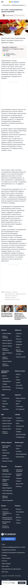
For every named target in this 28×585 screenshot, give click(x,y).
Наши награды (6, 558)
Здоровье (18, 395)
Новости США (6, 420)
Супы (17, 514)
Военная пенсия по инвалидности (7, 518)
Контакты (4, 561)
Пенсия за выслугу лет (5, 526)
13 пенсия (5, 509)
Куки (13, 582)
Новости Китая (6, 429)
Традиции (19, 478)
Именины (19, 486)
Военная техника (7, 461)
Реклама (4, 555)
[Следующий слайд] (26, 5)
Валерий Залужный (5, 484)
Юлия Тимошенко (7, 493)
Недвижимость (6, 381)
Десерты (18, 517)
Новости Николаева (5, 364)
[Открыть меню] (2, 2)
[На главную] (14, 2)
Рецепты (17, 505)
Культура (18, 429)
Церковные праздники (19, 470)
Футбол (18, 374)
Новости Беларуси (5, 432)
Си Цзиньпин (6, 476)
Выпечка (18, 509)
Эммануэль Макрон (5, 480)
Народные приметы (19, 474)
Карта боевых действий (6, 446)
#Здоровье (8, 292)
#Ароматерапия (10, 294)
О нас (3, 544)
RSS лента (5, 571)
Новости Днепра (7, 340)
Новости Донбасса (5, 357)
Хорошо (21, 582)
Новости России (7, 423)
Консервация (20, 512)
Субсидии (19, 341)
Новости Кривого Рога (7, 353)
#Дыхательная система (12, 299)
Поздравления (20, 437)
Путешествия (20, 426)
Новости (4, 330)
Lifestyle (17, 414)
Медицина (19, 344)
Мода (17, 423)
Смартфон (5, 409)
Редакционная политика (9, 550)
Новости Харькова (5, 337)
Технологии (5, 398)
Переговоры (6, 453)
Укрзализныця (6, 389)
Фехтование (19, 388)
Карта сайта (5, 566)
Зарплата (19, 333)
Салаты (18, 520)
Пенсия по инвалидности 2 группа (7, 513)
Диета (18, 403)
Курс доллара (6, 386)
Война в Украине (6, 442)
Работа (18, 336)
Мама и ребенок (20, 398)
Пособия (18, 354)
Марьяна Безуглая (5, 497)
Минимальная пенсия (6, 522)
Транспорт (5, 378)
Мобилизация (19, 442)
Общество (18, 330)
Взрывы (4, 450)
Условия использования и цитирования (13, 552)
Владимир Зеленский (5, 470)
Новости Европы (7, 418)
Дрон (3, 406)
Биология (5, 403)
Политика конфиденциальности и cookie (13, 547)
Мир (2, 414)
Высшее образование (20, 350)
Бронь (18, 448)
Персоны (4, 466)
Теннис (18, 379)
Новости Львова (7, 346)
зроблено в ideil (5, 579)
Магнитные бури (21, 434)
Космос (4, 401)
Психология (19, 406)
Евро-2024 (19, 385)
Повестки (19, 446)
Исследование (20, 409)
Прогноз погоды (20, 357)
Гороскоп (18, 418)
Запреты (18, 481)
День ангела (19, 483)
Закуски (18, 523)
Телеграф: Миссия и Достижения (11, 569)
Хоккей (18, 382)
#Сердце (14, 292)
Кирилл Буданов (7, 488)
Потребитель (20, 420)
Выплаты (18, 339)
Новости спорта (20, 371)
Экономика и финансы (5, 371)
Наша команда (6, 563)
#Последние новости (11, 295)
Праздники (18, 466)
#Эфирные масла (21, 294)
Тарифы (4, 384)
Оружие (4, 455)
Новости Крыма (7, 361)
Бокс (17, 377)
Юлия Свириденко (7, 500)
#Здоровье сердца (10, 297)
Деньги (4, 375)
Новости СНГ (6, 426)
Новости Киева (6, 333)
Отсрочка (18, 451)
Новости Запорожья (5, 349)
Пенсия (3, 505)
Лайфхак (18, 431)
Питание (18, 401)
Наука (3, 395)
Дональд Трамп (6, 474)
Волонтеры (5, 458)
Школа (18, 347)
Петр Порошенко (7, 490)
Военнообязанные (21, 454)
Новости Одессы (7, 343)
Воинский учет (20, 456)
